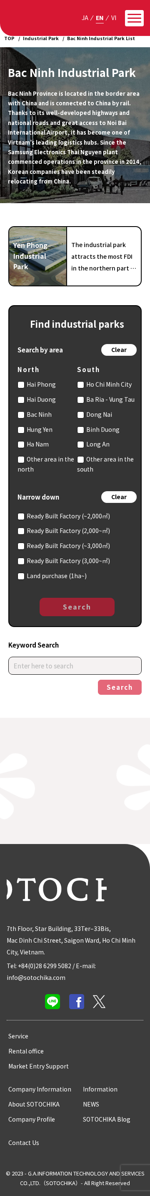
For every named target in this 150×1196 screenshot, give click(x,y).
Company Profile (31, 1119)
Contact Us (23, 1142)
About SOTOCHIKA (34, 1104)
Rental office (26, 1051)
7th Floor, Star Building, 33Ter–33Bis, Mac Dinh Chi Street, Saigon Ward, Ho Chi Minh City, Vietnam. (71, 940)
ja (85, 17)
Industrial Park (41, 38)
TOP (9, 38)
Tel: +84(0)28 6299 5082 (39, 965)
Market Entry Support (38, 1066)
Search (77, 607)
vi (113, 17)
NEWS (91, 1104)
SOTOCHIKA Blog (106, 1119)
